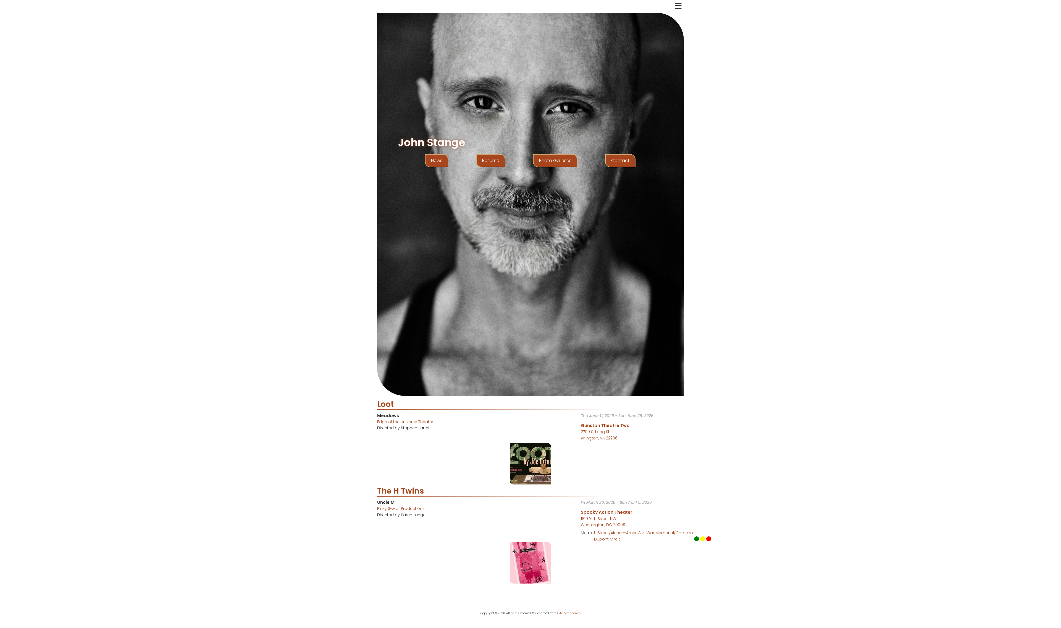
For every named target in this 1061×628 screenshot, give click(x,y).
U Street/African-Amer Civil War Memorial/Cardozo (643, 533)
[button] (530, 463)
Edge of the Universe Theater (405, 422)
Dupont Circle (607, 539)
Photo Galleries (555, 160)
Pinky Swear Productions (401, 508)
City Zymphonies (569, 613)
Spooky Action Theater (606, 512)
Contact (620, 160)
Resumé (490, 160)
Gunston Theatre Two (605, 425)
